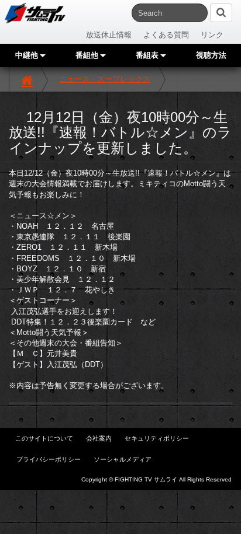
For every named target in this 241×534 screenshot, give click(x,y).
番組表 (148, 55)
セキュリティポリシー (157, 438)
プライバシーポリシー (48, 459)
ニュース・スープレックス (104, 79)
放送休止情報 (109, 34)
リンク (212, 34)
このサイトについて (44, 438)
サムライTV (35, 13)
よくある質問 (166, 34)
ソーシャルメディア (123, 459)
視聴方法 (211, 55)
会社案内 (99, 438)
